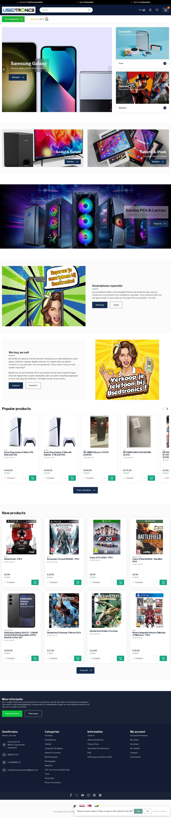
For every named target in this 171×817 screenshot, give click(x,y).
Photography (50, 761)
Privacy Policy (93, 744)
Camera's (33, 385)
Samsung (100, 305)
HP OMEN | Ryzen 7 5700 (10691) (95, 453)
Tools (47, 774)
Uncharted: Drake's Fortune (104, 631)
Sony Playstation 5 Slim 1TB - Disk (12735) (19, 453)
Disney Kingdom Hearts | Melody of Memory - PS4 (149, 633)
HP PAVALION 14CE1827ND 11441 (137, 453)
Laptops (16, 385)
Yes (138, 811)
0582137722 (13, 754)
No (148, 811)
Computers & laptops (54, 748)
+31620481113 (14, 762)
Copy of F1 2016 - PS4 (101, 557)
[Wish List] (157, 10)
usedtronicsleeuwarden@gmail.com (23, 770)
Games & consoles (53, 752)
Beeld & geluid (51, 757)
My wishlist (135, 748)
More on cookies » (160, 811)
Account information (138, 735)
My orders (134, 740)
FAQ (89, 752)
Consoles (49, 735)
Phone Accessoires (53, 782)
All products (135, 757)
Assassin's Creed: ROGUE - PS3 (63, 559)
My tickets (134, 744)
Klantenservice (12, 713)
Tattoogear (33, 713)
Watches (48, 765)
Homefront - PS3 (13, 559)
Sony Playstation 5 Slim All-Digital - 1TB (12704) (58, 453)
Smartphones (50, 740)
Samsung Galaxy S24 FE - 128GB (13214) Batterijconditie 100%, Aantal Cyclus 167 (21, 635)
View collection (84, 490)
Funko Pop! (49, 778)
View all (84, 670)
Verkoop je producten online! (100, 757)
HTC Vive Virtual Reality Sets (57, 770)
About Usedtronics (95, 740)
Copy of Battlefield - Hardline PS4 (147, 560)
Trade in (91, 735)
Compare (11, 478)
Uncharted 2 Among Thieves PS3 (64, 632)
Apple (116, 305)
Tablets (48, 744)
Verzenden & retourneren (98, 748)
